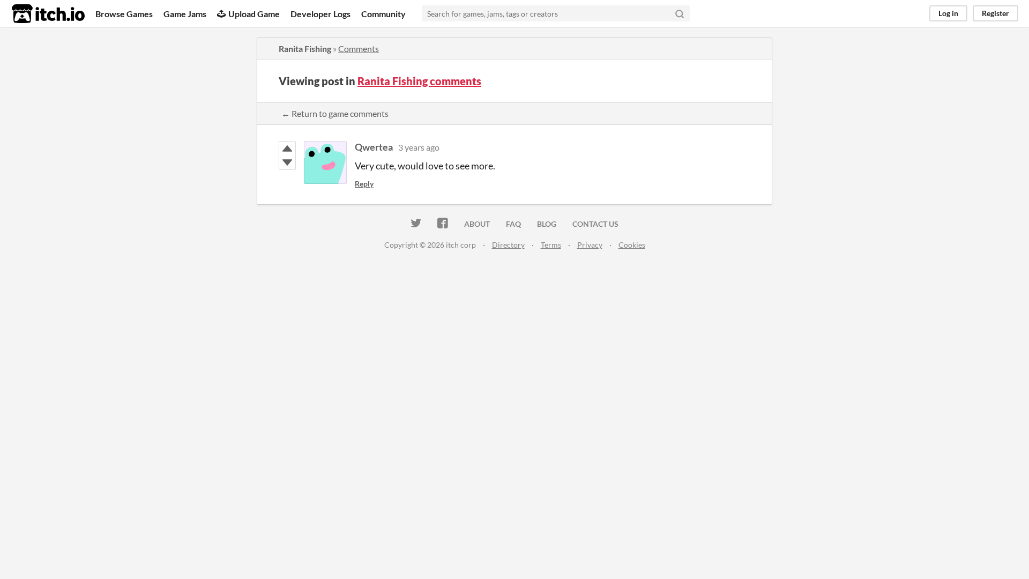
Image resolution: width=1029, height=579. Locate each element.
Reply (364, 183)
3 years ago (418, 147)
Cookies (631, 244)
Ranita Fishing (305, 48)
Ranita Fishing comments (419, 81)
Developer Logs (320, 14)
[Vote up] (287, 148)
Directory (508, 244)
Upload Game (254, 14)
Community (383, 14)
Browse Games (124, 14)
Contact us (595, 223)
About (477, 223)
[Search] (679, 13)
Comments (358, 48)
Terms (551, 244)
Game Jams (184, 14)
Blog (546, 223)
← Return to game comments (335, 113)
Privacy (589, 244)
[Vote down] (287, 162)
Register (995, 13)
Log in (948, 13)
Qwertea (374, 147)
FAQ (513, 223)
